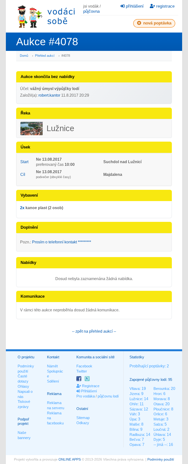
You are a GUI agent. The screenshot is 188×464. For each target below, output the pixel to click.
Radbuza (136, 434)
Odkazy (82, 423)
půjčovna (91, 11)
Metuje (158, 419)
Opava (134, 444)
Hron (157, 394)
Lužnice (135, 399)
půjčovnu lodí (108, 396)
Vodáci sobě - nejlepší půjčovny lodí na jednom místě (46, 16)
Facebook (84, 366)
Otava (158, 404)
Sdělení (53, 381)
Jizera (134, 394)
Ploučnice (161, 409)
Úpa (132, 419)
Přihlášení (88, 391)
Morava (159, 399)
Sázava (135, 409)
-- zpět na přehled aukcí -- (94, 331)
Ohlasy (23, 386)
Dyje (157, 439)
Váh (132, 414)
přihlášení (134, 6)
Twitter (81, 371)
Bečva (134, 439)
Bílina (133, 429)
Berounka (161, 388)
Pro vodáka (85, 396)
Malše (134, 424)
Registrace (90, 386)
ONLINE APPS (70, 459)
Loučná (159, 429)
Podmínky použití (160, 459)
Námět (52, 366)
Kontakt (53, 357)
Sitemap (83, 418)
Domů (24, 55)
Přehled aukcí (45, 55)
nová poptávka (156, 23)
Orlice (158, 414)
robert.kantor (49, 95)
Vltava (134, 388)
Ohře (133, 404)
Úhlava (159, 434)
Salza (158, 424)
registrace (165, 6)
